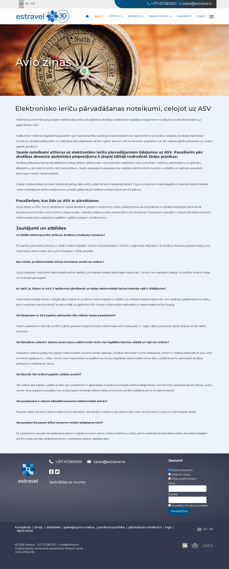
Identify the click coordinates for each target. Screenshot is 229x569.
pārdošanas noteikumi (145, 527)
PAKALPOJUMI (158, 16)
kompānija (23, 527)
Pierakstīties (179, 511)
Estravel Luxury (180, 474)
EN (33, 3)
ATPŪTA (114, 16)
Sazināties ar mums (67, 482)
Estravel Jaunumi (182, 470)
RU (27, 3)
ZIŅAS (201, 16)
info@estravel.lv (69, 544)
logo (168, 527)
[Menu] (211, 17)
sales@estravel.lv (197, 3)
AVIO (97, 16)
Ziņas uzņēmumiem (184, 478)
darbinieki (53, 527)
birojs (39, 527)
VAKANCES (184, 16)
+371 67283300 (164, 3)
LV (21, 3)
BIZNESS (134, 16)
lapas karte (25, 530)
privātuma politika (111, 527)
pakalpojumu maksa (79, 527)
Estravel (30, 544)
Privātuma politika (196, 505)
